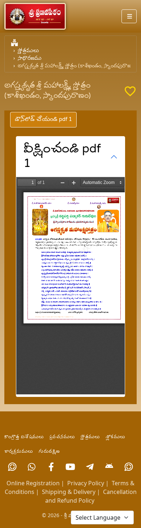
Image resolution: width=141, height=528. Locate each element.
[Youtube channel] (70, 467)
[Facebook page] (51, 467)
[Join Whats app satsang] (32, 467)
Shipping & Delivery (68, 492)
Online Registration (33, 483)
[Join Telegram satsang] (90, 467)
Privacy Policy (85, 483)
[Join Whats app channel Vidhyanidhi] (129, 467)
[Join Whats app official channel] (12, 467)
